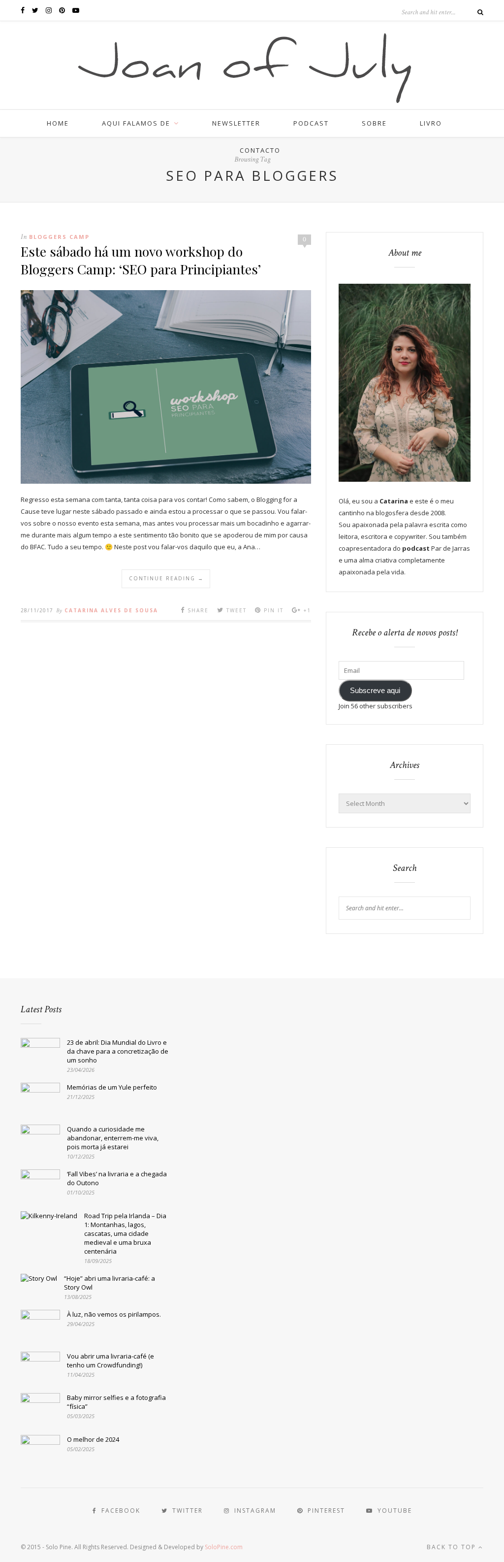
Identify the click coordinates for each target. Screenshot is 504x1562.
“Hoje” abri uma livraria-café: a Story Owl (109, 1283)
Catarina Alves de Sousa (111, 610)
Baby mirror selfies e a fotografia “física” (116, 1402)
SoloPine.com (224, 1547)
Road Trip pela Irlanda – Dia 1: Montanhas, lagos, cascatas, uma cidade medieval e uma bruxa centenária (125, 1233)
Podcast (311, 123)
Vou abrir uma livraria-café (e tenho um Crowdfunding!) (110, 1360)
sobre (374, 123)
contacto (260, 150)
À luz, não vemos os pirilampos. (114, 1314)
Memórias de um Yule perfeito (112, 1087)
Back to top (452, 1547)
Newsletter (236, 123)
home (58, 123)
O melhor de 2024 (93, 1439)
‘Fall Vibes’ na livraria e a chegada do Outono (117, 1178)
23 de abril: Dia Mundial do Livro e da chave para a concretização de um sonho (117, 1051)
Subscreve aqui (375, 691)
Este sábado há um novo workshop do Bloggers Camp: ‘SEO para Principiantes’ (141, 260)
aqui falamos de (136, 123)
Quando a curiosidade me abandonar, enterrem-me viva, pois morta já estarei (112, 1138)
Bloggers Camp (59, 236)
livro (431, 123)
